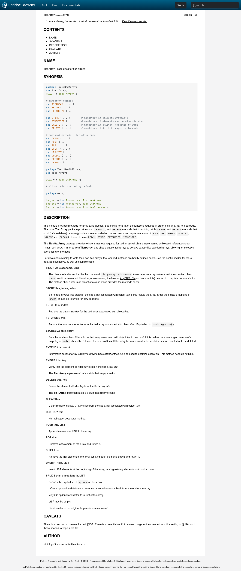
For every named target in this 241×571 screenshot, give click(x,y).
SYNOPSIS (55, 41)
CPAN (66, 14)
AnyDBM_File (127, 278)
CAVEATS (55, 49)
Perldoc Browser (21, 4)
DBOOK (84, 561)
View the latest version (134, 21)
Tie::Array (49, 14)
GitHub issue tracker (122, 561)
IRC (157, 566)
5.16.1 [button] (43, 5)
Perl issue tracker (130, 566)
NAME (53, 37)
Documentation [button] (72, 5)
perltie (113, 225)
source (59, 14)
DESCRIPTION (58, 45)
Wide (180, 5)
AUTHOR (54, 52)
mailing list (147, 566)
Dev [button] (54, 5)
